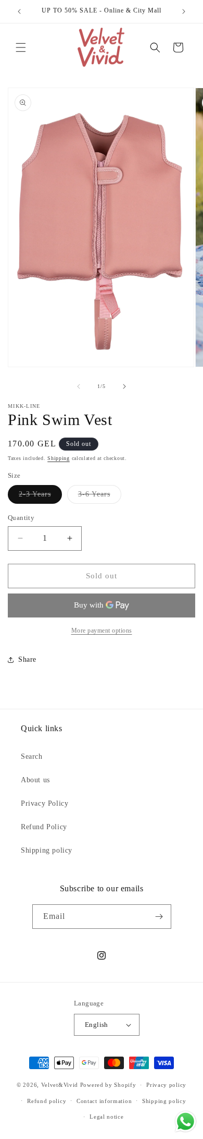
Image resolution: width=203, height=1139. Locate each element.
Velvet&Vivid (59, 1085)
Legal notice (106, 1116)
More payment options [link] (101, 630)
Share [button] (27, 659)
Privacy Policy (44, 803)
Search (32, 756)
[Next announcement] (183, 11)
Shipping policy (46, 850)
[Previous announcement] (19, 11)
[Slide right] (124, 386)
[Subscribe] (159, 916)
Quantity (21, 518)
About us (35, 780)
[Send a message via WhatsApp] (185, 1121)
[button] (20, 47)
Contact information (104, 1101)
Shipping (58, 458)
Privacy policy (166, 1085)
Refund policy (46, 1101)
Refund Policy (44, 827)
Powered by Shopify (108, 1085)
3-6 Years (99, 497)
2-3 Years (40, 497)
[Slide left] (78, 386)
